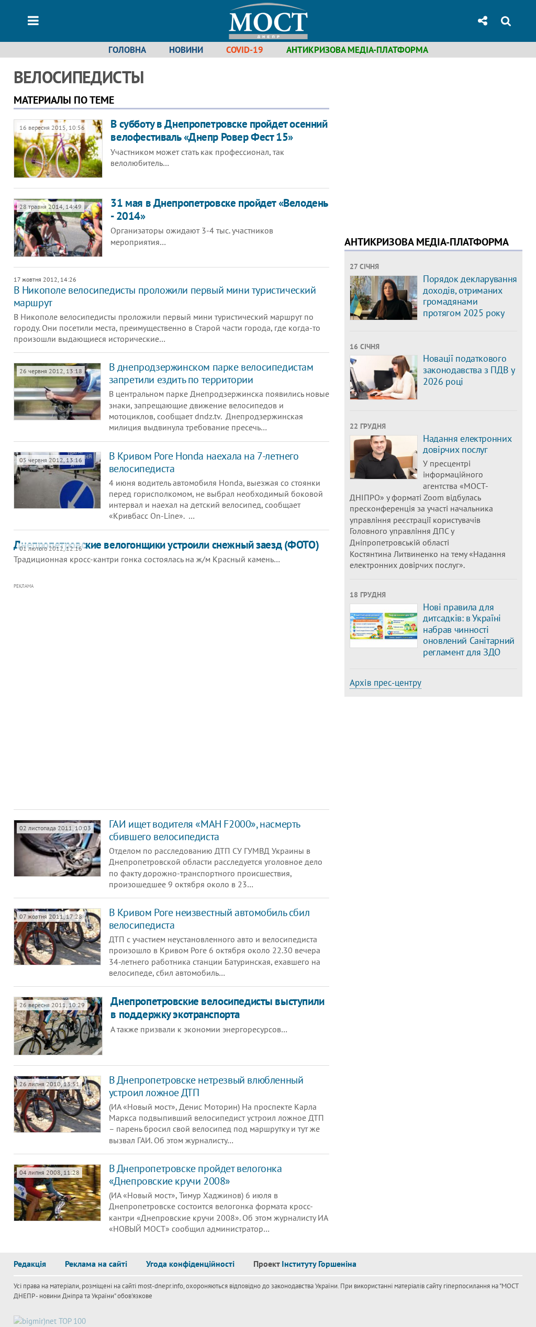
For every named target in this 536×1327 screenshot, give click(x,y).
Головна (127, 49)
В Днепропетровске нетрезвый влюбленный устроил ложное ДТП (206, 1086)
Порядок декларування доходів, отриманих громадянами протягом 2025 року (470, 296)
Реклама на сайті (96, 1263)
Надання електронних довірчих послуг (467, 444)
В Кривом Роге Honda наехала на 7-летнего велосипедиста (204, 462)
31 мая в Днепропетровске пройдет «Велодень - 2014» (218, 209)
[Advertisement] (165, 696)
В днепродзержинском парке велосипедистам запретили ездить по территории (211, 373)
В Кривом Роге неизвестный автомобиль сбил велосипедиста (209, 919)
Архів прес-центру (385, 682)
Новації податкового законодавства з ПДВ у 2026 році (468, 369)
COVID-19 (244, 49)
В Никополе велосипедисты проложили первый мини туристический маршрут (165, 296)
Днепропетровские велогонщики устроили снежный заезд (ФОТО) (166, 545)
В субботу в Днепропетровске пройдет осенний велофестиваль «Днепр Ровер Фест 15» (218, 130)
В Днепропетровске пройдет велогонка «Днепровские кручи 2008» (195, 1175)
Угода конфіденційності (190, 1263)
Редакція (30, 1263)
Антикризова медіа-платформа (357, 49)
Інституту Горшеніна (319, 1263)
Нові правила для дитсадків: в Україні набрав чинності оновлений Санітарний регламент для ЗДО (469, 629)
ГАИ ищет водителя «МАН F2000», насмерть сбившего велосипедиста (204, 830)
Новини (186, 49)
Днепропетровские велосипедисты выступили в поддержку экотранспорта (217, 1007)
